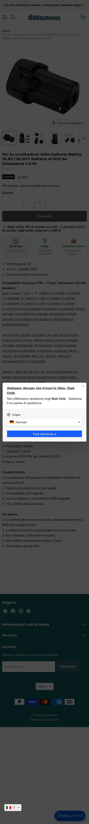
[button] (12, 807)
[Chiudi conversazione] (83, 386)
